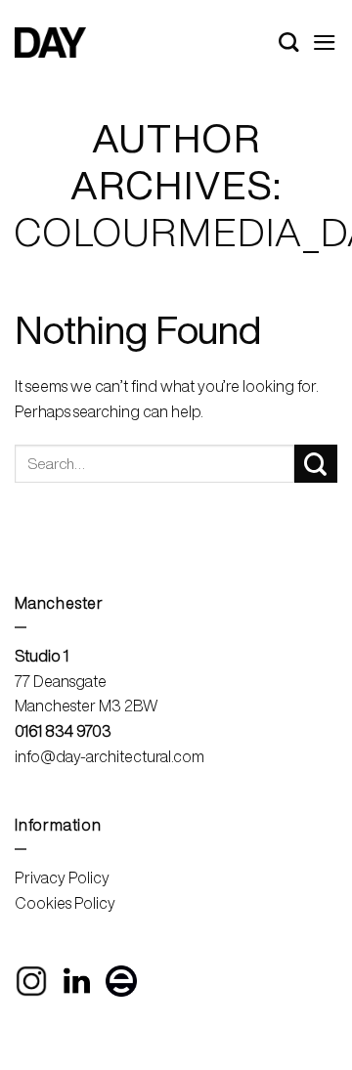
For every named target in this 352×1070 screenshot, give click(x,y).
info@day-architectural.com (109, 756)
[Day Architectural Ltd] (50, 42)
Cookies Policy (65, 903)
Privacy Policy (62, 877)
